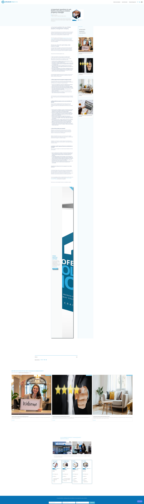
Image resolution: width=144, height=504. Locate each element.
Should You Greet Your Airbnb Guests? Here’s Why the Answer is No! (20, 416)
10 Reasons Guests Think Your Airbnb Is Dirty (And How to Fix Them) (101, 416)
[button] (41, 359)
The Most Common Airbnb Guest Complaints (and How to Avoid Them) (61, 416)
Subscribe (92, 502)
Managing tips (81, 31)
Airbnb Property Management (23, 372)
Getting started (82, 29)
